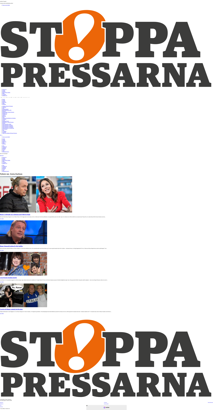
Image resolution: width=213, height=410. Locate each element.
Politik (3, 93)
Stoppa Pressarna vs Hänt (6, 124)
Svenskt (3, 90)
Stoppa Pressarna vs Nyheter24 (7, 127)
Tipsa (1, 97)
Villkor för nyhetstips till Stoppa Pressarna (9, 133)
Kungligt (3, 91)
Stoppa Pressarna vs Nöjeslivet (7, 126)
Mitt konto (4, 116)
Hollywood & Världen (6, 92)
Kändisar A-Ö (4, 95)
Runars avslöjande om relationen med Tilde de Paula (15, 214)
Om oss (18, 97)
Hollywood (4, 102)
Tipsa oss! (1, 155)
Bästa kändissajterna (210, 402)
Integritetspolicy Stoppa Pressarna (8, 112)
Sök (1, 135)
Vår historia (4, 131)
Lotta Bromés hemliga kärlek (8, 277)
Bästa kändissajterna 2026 (6, 110)
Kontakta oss (5, 97)
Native (3, 117)
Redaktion (14, 97)
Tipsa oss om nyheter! (6, 5)
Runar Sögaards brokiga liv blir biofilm (11, 246)
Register (3, 123)
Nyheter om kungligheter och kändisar (9, 118)
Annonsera (10, 97)
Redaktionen (1, 402)
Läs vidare (2, 218)
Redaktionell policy (26, 97)
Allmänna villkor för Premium (7, 106)
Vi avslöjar (4, 94)
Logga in (3, 115)
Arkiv (21, 97)
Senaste (3, 99)
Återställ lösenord (5, 109)
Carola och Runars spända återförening (11, 309)
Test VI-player (4, 129)
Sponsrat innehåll (106, 403)
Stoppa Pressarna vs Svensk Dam (8, 128)
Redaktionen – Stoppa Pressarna (8, 122)
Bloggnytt (4, 111)
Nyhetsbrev (4, 119)
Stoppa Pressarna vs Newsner (7, 125)
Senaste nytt (4, 89)
